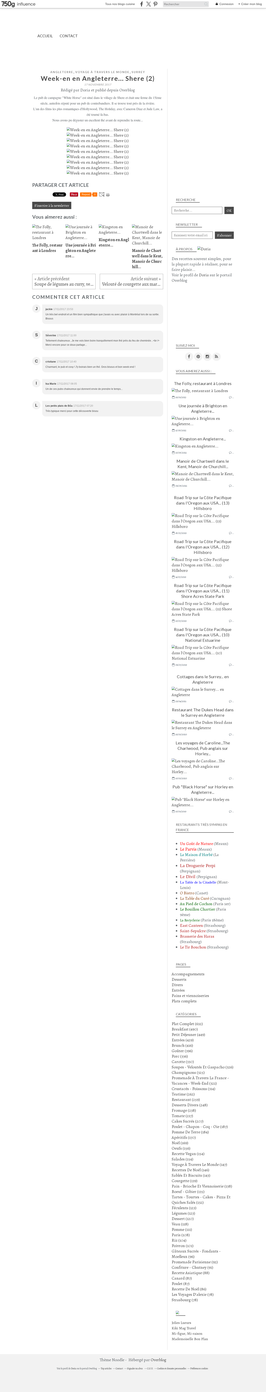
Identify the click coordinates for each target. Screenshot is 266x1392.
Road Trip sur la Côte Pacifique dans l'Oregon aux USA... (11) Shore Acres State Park (203, 591)
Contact (69, 36)
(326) (202, 1067)
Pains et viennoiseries (190, 995)
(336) (180, 1056)
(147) (199, 1164)
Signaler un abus (135, 1368)
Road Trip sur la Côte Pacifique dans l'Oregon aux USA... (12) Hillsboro (203, 547)
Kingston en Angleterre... (203, 438)
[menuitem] (45, 36)
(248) (190, 1105)
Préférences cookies (199, 1368)
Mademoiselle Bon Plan (190, 1338)
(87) (182, 1278)
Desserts (179, 979)
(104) (179, 1240)
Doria (204, 275)
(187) (200, 1126)
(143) (191, 1175)
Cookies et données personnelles (171, 1368)
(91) (192, 1267)
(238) (184, 1110)
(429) (183, 1040)
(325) (188, 1072)
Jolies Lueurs (181, 1322)
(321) (200, 1080)
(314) (193, 1089)
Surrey (138, 72)
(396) (182, 1051)
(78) (193, 1294)
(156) (181, 1148)
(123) (184, 1208)
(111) (182, 1229)
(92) (195, 1262)
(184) (190, 1132)
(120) (183, 1218)
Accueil (45, 36)
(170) (184, 1137)
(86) (189, 1289)
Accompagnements (188, 974)
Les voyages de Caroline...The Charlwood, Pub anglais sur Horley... (203, 748)
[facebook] (141, 4)
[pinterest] (155, 4)
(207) (187, 1121)
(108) (181, 1235)
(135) (188, 1191)
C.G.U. (150, 1368)
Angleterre (61, 72)
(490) (185, 1029)
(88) (190, 1273)
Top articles (106, 1368)
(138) (202, 1186)
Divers (177, 985)
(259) (186, 1099)
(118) (180, 1224)
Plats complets (184, 1001)
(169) (180, 1143)
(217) (182, 1116)
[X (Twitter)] (148, 4)
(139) (184, 1181)
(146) (190, 1170)
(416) (182, 1045)
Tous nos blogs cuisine (120, 4)
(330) (183, 1061)
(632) (187, 1024)
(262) (183, 1094)
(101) (182, 1246)
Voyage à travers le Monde (102, 72)
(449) (188, 1034)
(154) (188, 1153)
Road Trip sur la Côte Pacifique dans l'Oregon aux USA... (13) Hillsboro (203, 503)
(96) (196, 1253)
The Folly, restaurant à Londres (203, 383)
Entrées (178, 990)
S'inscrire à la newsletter (51, 205)
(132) (201, 1199)
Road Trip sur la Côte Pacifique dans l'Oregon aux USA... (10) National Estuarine (203, 635)
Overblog (158, 1360)
